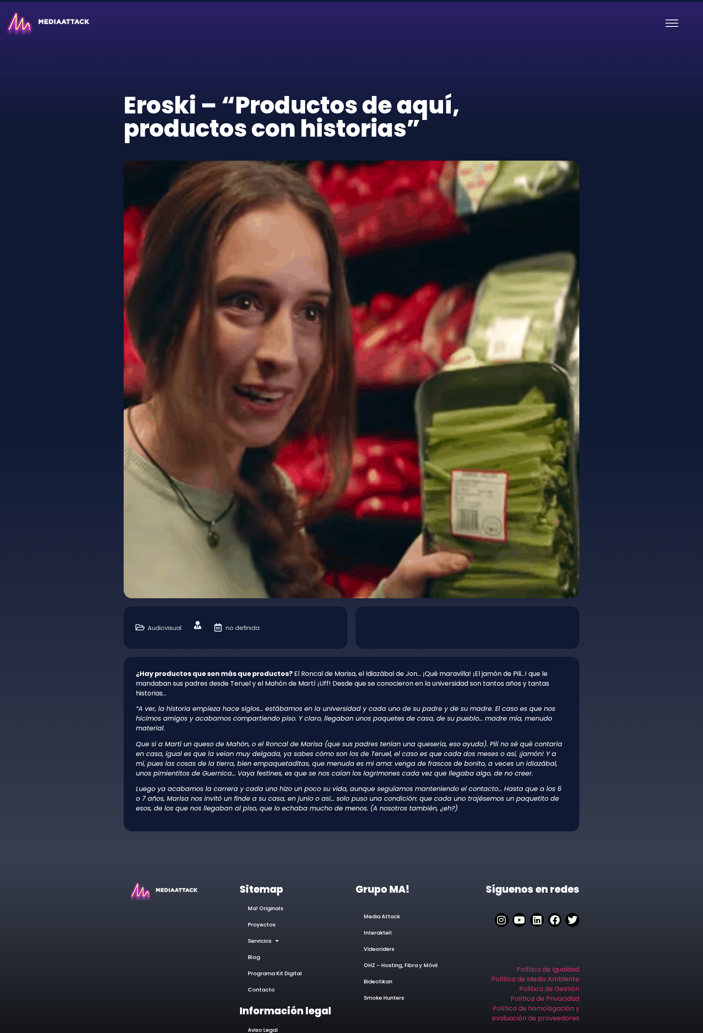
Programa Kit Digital (275, 973)
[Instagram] (502, 920)
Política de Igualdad (548, 969)
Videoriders (379, 949)
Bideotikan (378, 981)
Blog (254, 957)
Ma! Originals (265, 908)
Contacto (261, 990)
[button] (672, 23)
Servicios (259, 941)
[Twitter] (572, 920)
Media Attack (382, 916)
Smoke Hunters (384, 998)
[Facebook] (555, 920)
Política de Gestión (549, 989)
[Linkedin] (537, 920)
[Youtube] (519, 920)
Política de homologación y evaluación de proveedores (535, 1013)
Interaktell (378, 933)
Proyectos (261, 924)
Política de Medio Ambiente (535, 979)
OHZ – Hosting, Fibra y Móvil (401, 965)
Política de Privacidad (545, 998)
